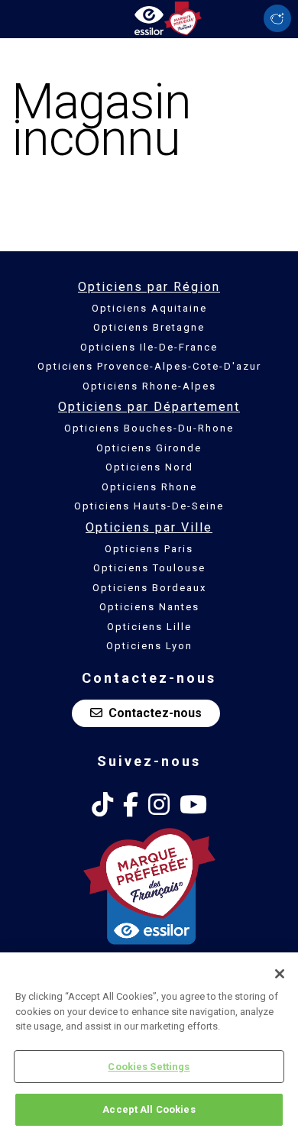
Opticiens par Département (149, 406)
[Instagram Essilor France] (158, 805)
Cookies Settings (148, 1066)
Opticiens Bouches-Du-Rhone (149, 428)
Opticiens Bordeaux (149, 587)
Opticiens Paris (149, 548)
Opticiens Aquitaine (149, 308)
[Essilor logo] (149, 17)
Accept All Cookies (148, 1109)
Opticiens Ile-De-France (149, 347)
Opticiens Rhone (149, 487)
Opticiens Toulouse (149, 568)
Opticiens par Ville (149, 527)
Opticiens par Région (149, 287)
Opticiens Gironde (149, 448)
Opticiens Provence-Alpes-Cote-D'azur (149, 366)
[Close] (279, 974)
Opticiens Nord (149, 467)
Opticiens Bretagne (149, 327)
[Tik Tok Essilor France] (102, 805)
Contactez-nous (155, 713)
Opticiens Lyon (149, 645)
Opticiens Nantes (149, 607)
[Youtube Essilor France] (193, 805)
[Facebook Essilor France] (130, 805)
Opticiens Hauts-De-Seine (149, 506)
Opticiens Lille (149, 626)
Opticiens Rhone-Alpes (149, 386)
